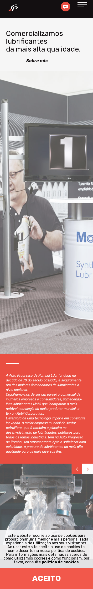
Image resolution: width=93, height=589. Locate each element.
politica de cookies (60, 562)
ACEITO (46, 578)
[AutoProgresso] (13, 9)
